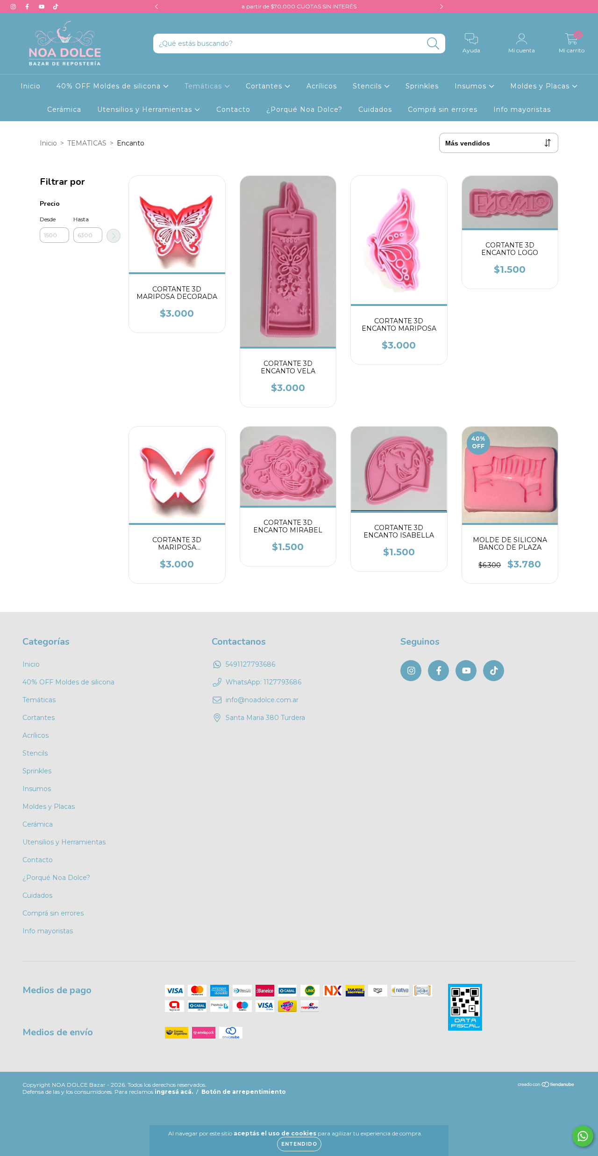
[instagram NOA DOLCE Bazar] (14, 6)
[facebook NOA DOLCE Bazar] (28, 6)
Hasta (81, 219)
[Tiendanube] (546, 1085)
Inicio (31, 86)
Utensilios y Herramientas (145, 109)
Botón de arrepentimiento (243, 1091)
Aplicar (114, 236)
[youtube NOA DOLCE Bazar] (43, 6)
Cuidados (375, 109)
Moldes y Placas (541, 86)
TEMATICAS (87, 143)
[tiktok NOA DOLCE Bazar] (56, 6)
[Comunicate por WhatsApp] (582, 1136)
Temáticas (204, 86)
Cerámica (64, 109)
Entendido (299, 1144)
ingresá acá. (174, 1091)
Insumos (472, 86)
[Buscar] (433, 44)
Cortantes (265, 86)
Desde (48, 219)
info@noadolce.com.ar (262, 700)
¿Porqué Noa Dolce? (304, 109)
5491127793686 (250, 664)
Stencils (368, 86)
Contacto (233, 109)
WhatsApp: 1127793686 (263, 682)
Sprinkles (422, 86)
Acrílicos (321, 86)
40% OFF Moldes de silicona (110, 86)
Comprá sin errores (442, 109)
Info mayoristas (522, 109)
